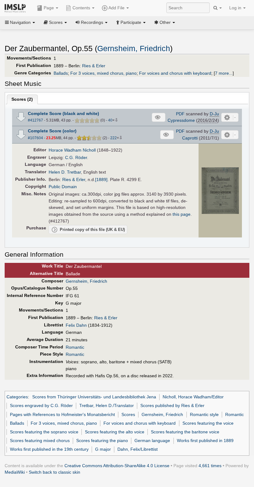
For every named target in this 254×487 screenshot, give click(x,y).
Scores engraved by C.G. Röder (41, 405)
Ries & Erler (93, 65)
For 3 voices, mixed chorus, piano (103, 73)
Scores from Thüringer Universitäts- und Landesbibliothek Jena (94, 396)
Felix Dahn (76, 325)
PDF (180, 113)
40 (110, 120)
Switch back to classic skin (54, 472)
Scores (128, 414)
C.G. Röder (76, 157)
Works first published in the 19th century (49, 449)
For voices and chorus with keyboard (175, 73)
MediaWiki (15, 472)
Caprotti (190, 137)
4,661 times (210, 465)
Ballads (61, 73)
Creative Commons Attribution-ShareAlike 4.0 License (116, 465)
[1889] (101, 179)
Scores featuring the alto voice (114, 431)
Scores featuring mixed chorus (40, 440)
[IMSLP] (16, 7)
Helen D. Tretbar (65, 172)
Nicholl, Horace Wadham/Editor (193, 396)
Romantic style (204, 414)
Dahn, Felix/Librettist (137, 449)
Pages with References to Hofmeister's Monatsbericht (62, 414)
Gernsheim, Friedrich (133, 48)
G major (103, 449)
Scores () (22, 99)
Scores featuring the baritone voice (185, 431)
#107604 (35, 138)
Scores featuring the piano (102, 440)
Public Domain (63, 186)
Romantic (75, 347)
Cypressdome (181, 120)
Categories (17, 396)
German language (152, 440)
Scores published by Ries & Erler (172, 405)
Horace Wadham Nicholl (72, 150)
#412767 (35, 120)
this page (181, 214)
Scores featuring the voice (208, 423)
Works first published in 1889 (205, 440)
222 (113, 138)
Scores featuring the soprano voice (44, 431)
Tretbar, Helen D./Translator (106, 405)
